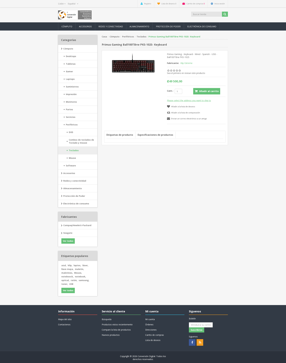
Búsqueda (106, 319)
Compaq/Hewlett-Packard (77, 225)
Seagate (67, 232)
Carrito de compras (154, 335)
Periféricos (72, 124)
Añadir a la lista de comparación (185, 112)
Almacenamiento (72, 188)
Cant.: (170, 90)
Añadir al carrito (209, 91)
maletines (67, 272)
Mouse (72, 158)
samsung (84, 280)
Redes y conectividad (74, 180)
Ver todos (68, 241)
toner (64, 284)
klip (70, 265)
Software (71, 165)
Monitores (71, 101)
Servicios (70, 117)
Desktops (71, 56)
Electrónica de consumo (76, 203)
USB (71, 284)
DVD (71, 132)
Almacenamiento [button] (139, 26)
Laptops (70, 79)
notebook (80, 276)
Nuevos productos (111, 335)
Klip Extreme (186, 63)
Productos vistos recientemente (117, 324)
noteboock (67, 276)
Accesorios (69, 173)
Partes (69, 109)
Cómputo (68, 48)
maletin (79, 269)
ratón (74, 280)
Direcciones (151, 329)
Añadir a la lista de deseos (183, 106)
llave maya (67, 269)
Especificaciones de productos (155, 134)
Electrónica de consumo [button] (201, 26)
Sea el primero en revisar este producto (186, 73)
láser (85, 265)
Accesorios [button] (85, 26)
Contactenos (64, 324)
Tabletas (71, 63)
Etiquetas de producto (120, 134)
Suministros (72, 86)
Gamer (69, 71)
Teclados (74, 150)
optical (65, 280)
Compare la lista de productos (116, 329)
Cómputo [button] (67, 26)
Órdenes (149, 324)
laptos (77, 265)
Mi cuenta (150, 319)
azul (63, 265)
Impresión (71, 94)
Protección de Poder (168, 26)
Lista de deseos (152, 340)
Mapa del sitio (65, 319)
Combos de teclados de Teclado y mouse (81, 141)
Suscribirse (196, 329)
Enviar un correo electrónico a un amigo (189, 118)
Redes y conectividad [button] (110, 26)
